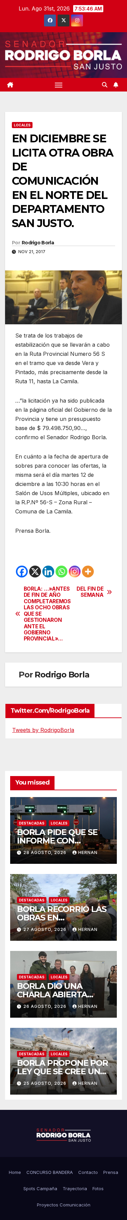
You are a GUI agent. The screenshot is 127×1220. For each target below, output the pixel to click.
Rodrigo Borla (38, 243)
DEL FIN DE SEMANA (90, 592)
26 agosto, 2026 (45, 1006)
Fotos (98, 1188)
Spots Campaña (40, 1188)
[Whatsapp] (61, 571)
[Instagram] (75, 571)
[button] (104, 84)
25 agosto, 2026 (45, 1083)
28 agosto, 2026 (45, 852)
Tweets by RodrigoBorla (43, 730)
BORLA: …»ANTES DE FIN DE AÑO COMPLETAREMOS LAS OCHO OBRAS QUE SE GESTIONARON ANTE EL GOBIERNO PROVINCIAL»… (44, 614)
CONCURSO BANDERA (49, 1172)
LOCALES (22, 125)
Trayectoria (75, 1188)
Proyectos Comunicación (63, 1204)
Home (15, 1172)
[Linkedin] (48, 571)
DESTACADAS (31, 823)
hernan (88, 852)
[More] (88, 571)
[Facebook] (22, 571)
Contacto (88, 1172)
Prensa (110, 1172)
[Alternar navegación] (58, 84)
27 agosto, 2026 (45, 929)
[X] (35, 571)
